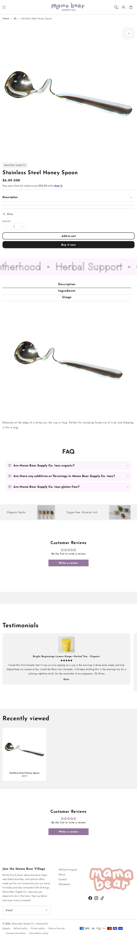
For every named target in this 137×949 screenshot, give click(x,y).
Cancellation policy (38, 933)
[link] (67, 512)
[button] (4, 7)
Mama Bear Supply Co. (23, 923)
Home (6, 18)
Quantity (7, 221)
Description (67, 284)
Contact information (16, 933)
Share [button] (10, 214)
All (15, 18)
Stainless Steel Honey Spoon (36, 18)
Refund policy (21, 928)
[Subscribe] (46, 910)
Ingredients (67, 291)
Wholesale (64, 884)
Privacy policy (38, 928)
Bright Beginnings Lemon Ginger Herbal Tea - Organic (66, 656)
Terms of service (56, 928)
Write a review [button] (68, 563)
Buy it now (68, 245)
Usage (67, 297)
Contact (63, 879)
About (62, 874)
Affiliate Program (68, 869)
